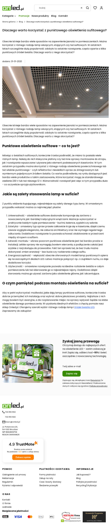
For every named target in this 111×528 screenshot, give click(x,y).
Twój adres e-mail (71, 366)
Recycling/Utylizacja (86, 485)
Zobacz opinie (23, 457)
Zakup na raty (46, 478)
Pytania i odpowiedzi (12, 485)
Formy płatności (47, 474)
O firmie (6, 503)
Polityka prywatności (86, 481)
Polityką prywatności (98, 386)
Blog (21, 21)
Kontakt (6, 499)
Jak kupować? (83, 474)
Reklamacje (8, 478)
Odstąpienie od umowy (14, 474)
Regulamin (95, 380)
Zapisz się (71, 373)
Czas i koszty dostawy (50, 481)
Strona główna (8, 21)
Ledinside (7, 507)
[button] (87, 7)
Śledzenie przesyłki (48, 485)
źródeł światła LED (84, 307)
